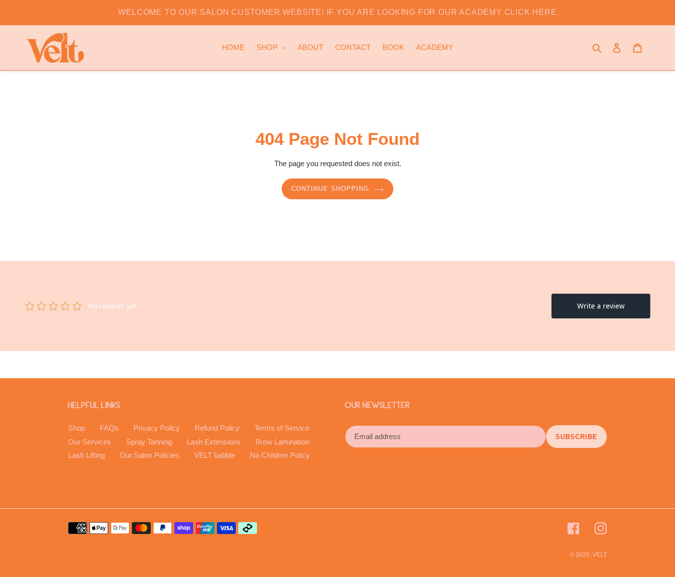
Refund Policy (217, 428)
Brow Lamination (282, 442)
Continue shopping (330, 188)
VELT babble (214, 455)
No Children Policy (280, 455)
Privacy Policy (156, 428)
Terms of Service (281, 428)
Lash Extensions (214, 442)
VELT (599, 554)
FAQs (109, 428)
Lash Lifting (86, 455)
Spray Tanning (149, 442)
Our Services (89, 442)
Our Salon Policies (149, 455)
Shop (76, 428)
